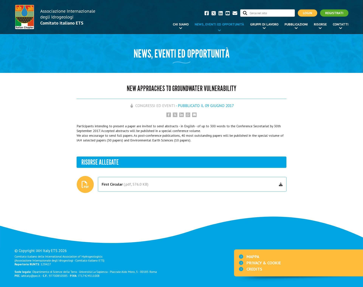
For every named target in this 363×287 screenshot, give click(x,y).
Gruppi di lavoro (264, 24)
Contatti (340, 24)
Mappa (253, 256)
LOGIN (307, 13)
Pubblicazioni (296, 24)
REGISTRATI (334, 13)
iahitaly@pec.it (30, 276)
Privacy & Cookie (264, 262)
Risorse (320, 24)
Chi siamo (181, 24)
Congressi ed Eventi (155, 105)
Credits (254, 269)
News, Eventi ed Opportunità (219, 24)
